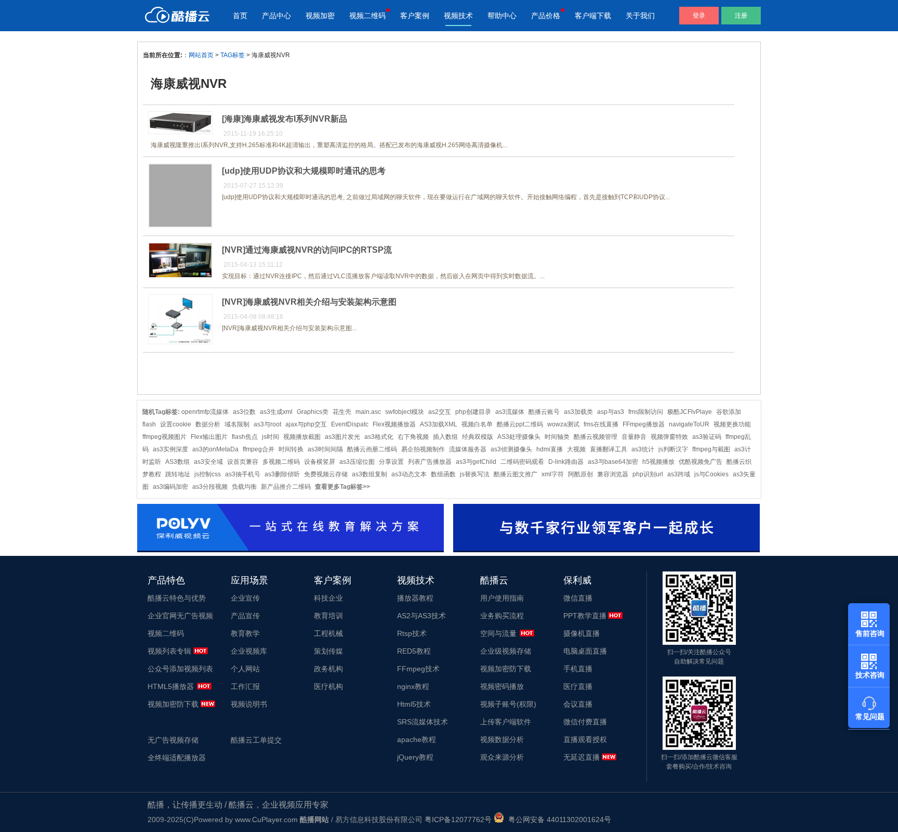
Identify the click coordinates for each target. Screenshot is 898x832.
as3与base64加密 (613, 461)
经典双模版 (477, 436)
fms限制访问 (645, 411)
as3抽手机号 (242, 474)
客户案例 (414, 15)
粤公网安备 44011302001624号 (557, 819)
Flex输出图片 (209, 436)
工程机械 (328, 633)
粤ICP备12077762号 (458, 819)
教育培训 (328, 616)
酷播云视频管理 (595, 436)
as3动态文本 (409, 474)
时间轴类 (557, 436)
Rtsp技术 (412, 633)
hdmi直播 (549, 449)
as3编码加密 (170, 486)
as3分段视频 (210, 486)
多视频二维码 (281, 461)
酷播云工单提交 (256, 740)
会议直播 (577, 704)
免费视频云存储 (326, 474)
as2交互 (439, 411)
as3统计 (642, 449)
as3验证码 (706, 436)
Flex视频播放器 (394, 424)
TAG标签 (232, 55)
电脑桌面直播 (585, 651)
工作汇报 (245, 686)
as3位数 (244, 411)
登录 (699, 15)
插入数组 (445, 436)
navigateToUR (689, 424)
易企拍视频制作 (423, 449)
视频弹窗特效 (669, 436)
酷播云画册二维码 (372, 449)
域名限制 (236, 424)
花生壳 (342, 411)
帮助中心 (502, 15)
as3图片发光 (342, 436)
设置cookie (175, 424)
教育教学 (245, 633)
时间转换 (291, 449)
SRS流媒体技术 (422, 722)
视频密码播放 (502, 686)
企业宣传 (245, 598)
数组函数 (443, 474)
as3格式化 (378, 436)
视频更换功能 (732, 424)
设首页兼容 (242, 461)
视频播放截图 (302, 436)
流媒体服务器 (467, 449)
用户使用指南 (502, 598)
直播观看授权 (585, 739)
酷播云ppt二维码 (520, 424)
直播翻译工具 (608, 449)
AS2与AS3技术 (421, 616)
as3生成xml (276, 411)
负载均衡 (244, 486)
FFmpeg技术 (418, 669)
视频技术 (458, 15)
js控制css (207, 474)
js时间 (270, 436)
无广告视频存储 (173, 740)
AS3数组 (177, 461)
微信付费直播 (585, 722)
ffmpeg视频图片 (164, 436)
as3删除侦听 (282, 474)
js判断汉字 (673, 449)
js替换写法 (475, 474)
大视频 (576, 449)
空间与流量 (498, 633)
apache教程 (416, 739)
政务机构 (328, 669)
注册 (741, 15)
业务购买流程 (502, 616)
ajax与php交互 (306, 424)
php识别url (647, 474)
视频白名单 (477, 424)
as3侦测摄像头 (511, 449)
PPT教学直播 (584, 616)
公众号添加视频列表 (180, 669)
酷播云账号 (544, 411)
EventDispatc (349, 424)
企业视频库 (249, 651)
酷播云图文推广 (515, 474)
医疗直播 (577, 686)
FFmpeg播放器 (644, 424)
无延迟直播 (581, 757)
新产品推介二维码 (286, 486)
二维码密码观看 (522, 461)
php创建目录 (473, 411)
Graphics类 (312, 411)
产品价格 (545, 15)
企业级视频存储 (505, 651)
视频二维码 (367, 15)
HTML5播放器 (171, 686)
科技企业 (328, 598)
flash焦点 (245, 436)
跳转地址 (177, 474)
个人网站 (245, 669)
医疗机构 (328, 686)
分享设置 (391, 461)
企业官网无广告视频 (180, 616)
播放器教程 (415, 598)
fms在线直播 (601, 424)
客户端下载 (593, 15)
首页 (240, 15)
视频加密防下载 (173, 704)
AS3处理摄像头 (518, 436)
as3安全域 (208, 461)
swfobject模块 (404, 411)
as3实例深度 (170, 449)
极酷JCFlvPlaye (689, 411)
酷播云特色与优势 (177, 598)
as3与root (267, 424)
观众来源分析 (502, 757)
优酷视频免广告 (700, 461)
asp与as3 (610, 411)
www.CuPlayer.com (266, 819)
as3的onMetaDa (215, 449)
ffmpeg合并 (258, 449)
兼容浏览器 (612, 474)
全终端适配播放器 (177, 757)
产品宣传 (245, 616)
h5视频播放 (658, 461)
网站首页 (201, 55)
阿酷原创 (580, 474)
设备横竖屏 (319, 461)
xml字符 (553, 474)
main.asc (368, 411)
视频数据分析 (502, 739)
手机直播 (577, 669)
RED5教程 (414, 651)
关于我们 (640, 15)
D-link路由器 (566, 461)
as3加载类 (578, 411)
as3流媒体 (509, 411)
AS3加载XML (438, 424)
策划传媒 (328, 651)
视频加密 (320, 15)
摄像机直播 (581, 633)
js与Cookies (711, 474)
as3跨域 (678, 474)
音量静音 (634, 436)
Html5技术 (414, 704)
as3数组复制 (369, 474)
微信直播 (577, 598)
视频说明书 (249, 704)
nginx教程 (413, 686)
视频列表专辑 (169, 651)
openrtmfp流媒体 (205, 411)
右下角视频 (413, 436)
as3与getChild (476, 461)
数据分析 (207, 424)
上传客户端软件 (505, 722)
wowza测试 (563, 424)
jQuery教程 (415, 757)
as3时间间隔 (325, 449)
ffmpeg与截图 (711, 449)
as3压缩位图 (357, 461)
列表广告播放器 (430, 461)
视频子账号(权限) (508, 704)
